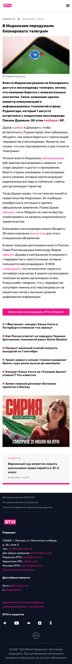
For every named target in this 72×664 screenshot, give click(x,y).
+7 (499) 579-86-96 (20, 548)
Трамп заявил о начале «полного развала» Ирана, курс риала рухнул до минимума (35, 361)
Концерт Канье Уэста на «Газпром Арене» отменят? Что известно (34, 373)
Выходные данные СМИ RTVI (18, 497)
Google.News (13, 589)
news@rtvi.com (32, 557)
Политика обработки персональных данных (28, 507)
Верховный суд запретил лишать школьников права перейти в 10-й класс (33, 468)
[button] (68, 5)
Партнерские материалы (19, 569)
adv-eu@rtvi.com (32, 565)
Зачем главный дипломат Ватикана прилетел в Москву (29, 385)
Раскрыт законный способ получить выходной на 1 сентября (30, 349)
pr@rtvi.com (30, 561)
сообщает (51, 120)
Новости (9, 19)
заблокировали (53, 158)
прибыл (17, 127)
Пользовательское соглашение (20, 502)
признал (9, 212)
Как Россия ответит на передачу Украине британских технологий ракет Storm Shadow (35, 337)
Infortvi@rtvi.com (41, 553)
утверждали (11, 269)
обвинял (9, 255)
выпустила (38, 233)
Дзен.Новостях (19, 585)
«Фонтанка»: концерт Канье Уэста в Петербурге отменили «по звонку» (30, 326)
